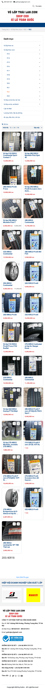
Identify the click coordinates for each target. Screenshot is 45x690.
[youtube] (21, 676)
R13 (8, 54)
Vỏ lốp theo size (16, 29)
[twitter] (13, 676)
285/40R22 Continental (29, 379)
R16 (8, 66)
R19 (8, 79)
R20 (8, 83)
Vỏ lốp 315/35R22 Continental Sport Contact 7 (10, 155)
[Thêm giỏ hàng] (18, 134)
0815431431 (8, 2)
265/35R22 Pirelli (31, 283)
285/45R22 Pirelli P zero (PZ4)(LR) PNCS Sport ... (33, 411)
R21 (8, 87)
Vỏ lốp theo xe (8, 45)
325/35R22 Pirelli (31, 315)
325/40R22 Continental (7, 253)
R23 (8, 96)
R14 (8, 58)
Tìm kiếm (39, 6)
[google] (16, 676)
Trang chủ (5, 29)
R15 (8, 62)
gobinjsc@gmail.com (22, 2)
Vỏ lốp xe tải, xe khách (11, 104)
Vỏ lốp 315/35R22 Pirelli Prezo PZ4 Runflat (10, 346)
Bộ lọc (6, 124)
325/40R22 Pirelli (31, 509)
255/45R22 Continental (7, 284)
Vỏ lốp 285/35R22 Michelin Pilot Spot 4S (32, 155)
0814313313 (25, 629)
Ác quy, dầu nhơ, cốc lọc (12, 117)
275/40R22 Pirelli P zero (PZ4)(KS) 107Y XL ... (11, 478)
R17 (8, 71)
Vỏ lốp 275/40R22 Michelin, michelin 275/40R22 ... (10, 445)
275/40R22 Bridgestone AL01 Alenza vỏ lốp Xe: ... (10, 511)
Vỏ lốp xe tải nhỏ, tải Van (12, 100)
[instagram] (18, 676)
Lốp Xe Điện (8, 108)
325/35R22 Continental (7, 379)
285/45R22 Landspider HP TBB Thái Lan (11, 545)
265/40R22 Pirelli (10, 315)
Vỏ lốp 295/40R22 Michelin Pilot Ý (10, 221)
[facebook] (10, 676)
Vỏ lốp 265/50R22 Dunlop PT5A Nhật (10, 410)
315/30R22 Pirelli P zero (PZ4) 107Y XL (32, 444)
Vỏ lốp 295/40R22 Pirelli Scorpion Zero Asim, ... (33, 189)
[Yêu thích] (14, 134)
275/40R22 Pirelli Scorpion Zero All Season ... (32, 478)
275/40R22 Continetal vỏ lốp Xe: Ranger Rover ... (33, 346)
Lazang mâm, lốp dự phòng (13, 113)
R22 (25, 29)
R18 (8, 75)
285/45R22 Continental (29, 221)
